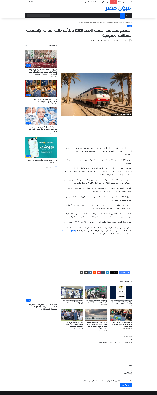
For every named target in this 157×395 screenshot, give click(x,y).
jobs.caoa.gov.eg (69, 231)
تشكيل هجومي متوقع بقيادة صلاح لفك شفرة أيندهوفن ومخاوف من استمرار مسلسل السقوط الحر (42, 307)
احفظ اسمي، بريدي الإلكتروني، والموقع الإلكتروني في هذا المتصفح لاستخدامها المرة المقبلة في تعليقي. (104, 380)
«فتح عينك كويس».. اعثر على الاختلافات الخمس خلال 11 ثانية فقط (42, 100)
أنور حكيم (126, 40)
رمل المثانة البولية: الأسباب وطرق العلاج (42, 160)
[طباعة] (81, 272)
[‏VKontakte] (90, 272)
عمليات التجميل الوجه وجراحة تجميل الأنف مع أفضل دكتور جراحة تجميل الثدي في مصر (42, 129)
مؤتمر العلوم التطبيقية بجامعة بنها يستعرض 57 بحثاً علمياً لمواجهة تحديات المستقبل (72, 302)
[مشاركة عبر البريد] (86, 272)
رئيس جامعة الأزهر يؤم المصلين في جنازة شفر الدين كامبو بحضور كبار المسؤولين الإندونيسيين (73, 324)
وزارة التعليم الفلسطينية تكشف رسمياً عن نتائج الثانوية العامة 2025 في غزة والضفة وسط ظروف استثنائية (121, 302)
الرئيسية (128, 15)
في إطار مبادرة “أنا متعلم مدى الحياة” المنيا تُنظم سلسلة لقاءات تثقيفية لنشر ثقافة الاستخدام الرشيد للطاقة (43, 72)
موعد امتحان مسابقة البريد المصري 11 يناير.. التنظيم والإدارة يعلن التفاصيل (96, 301)
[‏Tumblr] (103, 272)
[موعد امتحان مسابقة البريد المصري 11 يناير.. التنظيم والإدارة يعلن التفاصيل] (96, 292)
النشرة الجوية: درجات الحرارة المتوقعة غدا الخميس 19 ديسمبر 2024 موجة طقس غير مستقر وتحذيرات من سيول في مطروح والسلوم (97, 325)
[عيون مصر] (118, 8)
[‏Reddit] (94, 272)
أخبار (122, 15)
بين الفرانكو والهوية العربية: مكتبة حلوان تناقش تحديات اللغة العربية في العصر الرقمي (121, 324)
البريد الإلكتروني (127, 373)
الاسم (130, 365)
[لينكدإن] (107, 272)
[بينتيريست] (99, 272)
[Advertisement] (96, 57)
